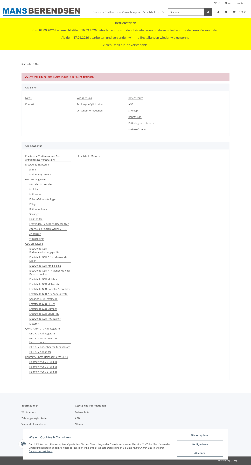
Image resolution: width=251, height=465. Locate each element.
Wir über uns (84, 98)
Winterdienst (36, 238)
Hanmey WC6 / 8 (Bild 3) (43, 371)
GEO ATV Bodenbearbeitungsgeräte (49, 347)
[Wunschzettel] (226, 12)
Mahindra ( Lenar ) (40, 174)
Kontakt (241, 3)
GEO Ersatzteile (34, 243)
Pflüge (32, 204)
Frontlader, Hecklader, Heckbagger (49, 224)
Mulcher (34, 189)
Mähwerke (35, 194)
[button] (218, 12)
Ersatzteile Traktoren (37, 164)
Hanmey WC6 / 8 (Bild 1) (43, 361)
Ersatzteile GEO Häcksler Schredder (49, 289)
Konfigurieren (200, 444)
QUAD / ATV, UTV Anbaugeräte (42, 328)
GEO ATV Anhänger (40, 352)
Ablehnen (200, 453)
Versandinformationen (90, 110)
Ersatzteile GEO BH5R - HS (44, 313)
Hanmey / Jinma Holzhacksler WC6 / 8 (46, 356)
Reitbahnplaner (38, 209)
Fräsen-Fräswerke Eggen (43, 199)
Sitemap (133, 110)
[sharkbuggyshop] (41, 12)
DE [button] (215, 3)
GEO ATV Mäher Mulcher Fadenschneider (43, 340)
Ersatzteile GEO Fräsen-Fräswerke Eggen (48, 259)
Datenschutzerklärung (41, 451)
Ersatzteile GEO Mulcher (43, 279)
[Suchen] (208, 12)
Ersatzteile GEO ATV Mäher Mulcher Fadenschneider (49, 272)
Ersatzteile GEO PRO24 (42, 303)
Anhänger (35, 233)
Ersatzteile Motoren (89, 156)
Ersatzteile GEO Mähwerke (44, 284)
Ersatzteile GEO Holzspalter (45, 318)
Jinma (32, 169)
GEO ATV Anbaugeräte (42, 333)
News (228, 3)
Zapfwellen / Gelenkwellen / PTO (47, 228)
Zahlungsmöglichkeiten (90, 104)
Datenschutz (135, 98)
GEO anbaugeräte (35, 179)
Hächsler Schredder (40, 184)
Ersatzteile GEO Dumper (43, 308)
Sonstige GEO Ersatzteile (43, 299)
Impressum (134, 116)
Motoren (34, 323)
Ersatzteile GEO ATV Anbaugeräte (48, 294)
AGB (130, 104)
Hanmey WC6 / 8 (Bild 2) (43, 366)
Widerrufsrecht (137, 129)
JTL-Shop (233, 460)
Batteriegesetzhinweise (141, 123)
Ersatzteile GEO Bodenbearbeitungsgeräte (44, 250)
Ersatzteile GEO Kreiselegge (45, 265)
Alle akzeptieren (200, 435)
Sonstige (34, 214)
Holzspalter (35, 219)
